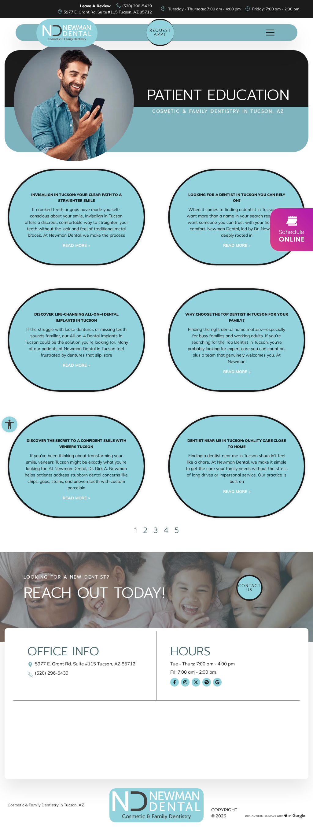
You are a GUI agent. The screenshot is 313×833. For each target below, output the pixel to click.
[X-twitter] (196, 682)
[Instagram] (185, 682)
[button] (9, 424)
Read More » (76, 245)
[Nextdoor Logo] (206, 682)
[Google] (217, 682)
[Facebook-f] (174, 682)
